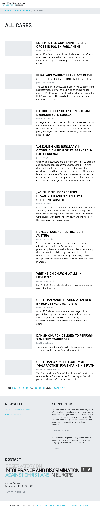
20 (56, 387)
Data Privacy (83, 505)
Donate (58, 448)
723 (39, 387)
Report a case (61, 430)
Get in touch (61, 505)
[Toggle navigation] (94, 3)
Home (8, 10)
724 (43, 387)
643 (29, 387)
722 (35, 387)
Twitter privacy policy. (13, 414)
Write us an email (16, 492)
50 (59, 387)
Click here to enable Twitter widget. (18, 409)
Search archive (21, 10)
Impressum (72, 505)
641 (21, 387)
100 (63, 387)
